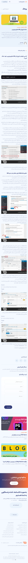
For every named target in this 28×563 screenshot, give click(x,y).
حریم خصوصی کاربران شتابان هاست (8, 536)
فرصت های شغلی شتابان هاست (8, 531)
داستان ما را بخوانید (6, 542)
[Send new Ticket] (7, 505)
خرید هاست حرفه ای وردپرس (22, 525)
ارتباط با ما (15, 500)
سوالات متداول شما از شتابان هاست (7, 534)
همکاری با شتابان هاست (10, 529)
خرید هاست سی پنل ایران (23, 527)
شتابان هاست (22, 2)
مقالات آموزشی (24, 27)
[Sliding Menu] (26, 2)
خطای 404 (8, 115)
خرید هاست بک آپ (24, 534)
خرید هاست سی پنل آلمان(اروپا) (22, 529)
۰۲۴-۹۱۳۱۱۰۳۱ (16, 505)
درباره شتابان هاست (10, 525)
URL (2, 72)
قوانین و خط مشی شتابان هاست (8, 532)
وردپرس (18, 27)
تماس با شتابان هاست (10, 527)
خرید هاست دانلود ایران (23, 531)
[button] (9, 1)
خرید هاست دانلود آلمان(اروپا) (22, 532)
